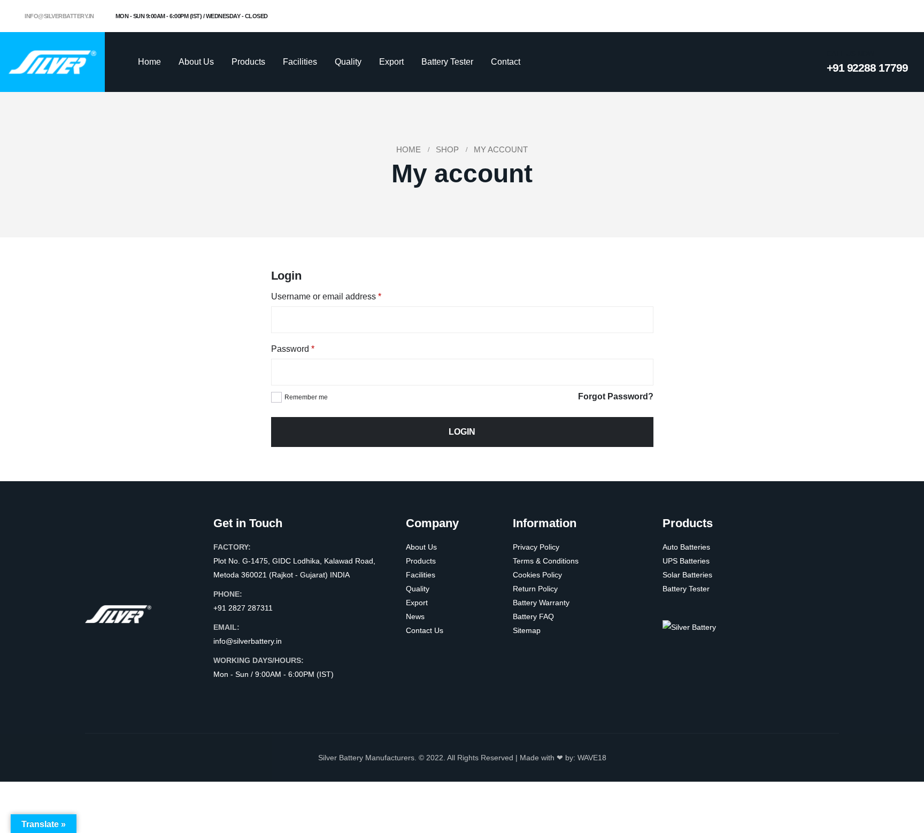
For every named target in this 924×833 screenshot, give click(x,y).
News (415, 616)
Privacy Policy (536, 547)
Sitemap (527, 630)
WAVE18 (592, 757)
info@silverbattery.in (59, 16)
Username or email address (326, 296)
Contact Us (424, 630)
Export (391, 61)
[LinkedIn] (899, 16)
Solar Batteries (687, 574)
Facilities (300, 61)
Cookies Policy (537, 574)
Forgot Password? (615, 396)
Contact (505, 61)
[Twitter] (864, 16)
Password (292, 348)
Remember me (306, 397)
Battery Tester (447, 61)
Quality (348, 61)
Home (149, 61)
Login (462, 431)
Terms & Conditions (546, 561)
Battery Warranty (541, 602)
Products (248, 61)
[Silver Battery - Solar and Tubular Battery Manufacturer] (52, 62)
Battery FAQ (533, 616)
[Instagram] (882, 16)
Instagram (263, 696)
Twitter (243, 696)
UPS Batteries (686, 561)
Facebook (222, 696)
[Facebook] (847, 16)
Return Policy (535, 588)
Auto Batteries (686, 547)
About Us (196, 61)
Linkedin (283, 696)
